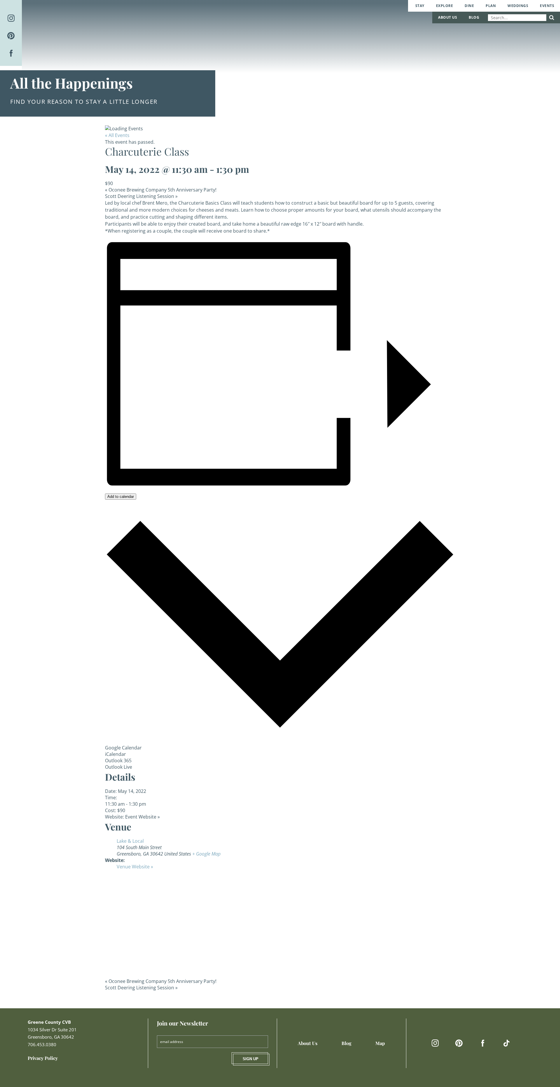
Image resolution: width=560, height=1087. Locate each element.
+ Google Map (206, 854)
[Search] (551, 18)
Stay (419, 5)
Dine (469, 5)
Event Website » (142, 817)
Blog (474, 17)
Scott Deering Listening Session (141, 196)
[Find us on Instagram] (11, 18)
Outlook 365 (118, 760)
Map (380, 1043)
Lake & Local (130, 841)
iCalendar (115, 754)
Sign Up (250, 1059)
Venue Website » (135, 866)
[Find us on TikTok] (506, 1043)
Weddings (518, 5)
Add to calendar (120, 496)
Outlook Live (118, 767)
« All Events (117, 135)
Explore (444, 5)
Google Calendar (123, 747)
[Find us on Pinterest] (11, 35)
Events (547, 5)
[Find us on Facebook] (11, 53)
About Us (447, 17)
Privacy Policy (43, 1058)
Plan (491, 5)
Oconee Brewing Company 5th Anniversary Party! (160, 190)
